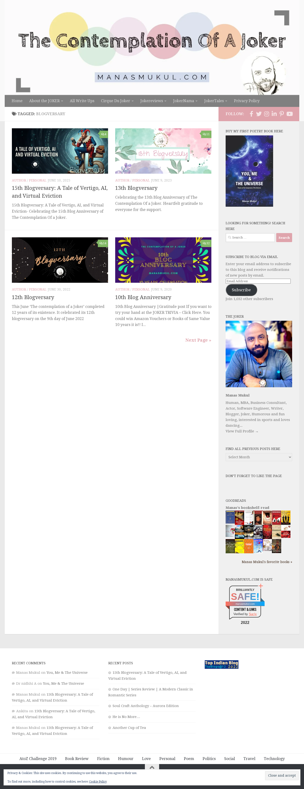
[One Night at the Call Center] (248, 552)
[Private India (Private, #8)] (239, 538)
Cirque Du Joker (115, 101)
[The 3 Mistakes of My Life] (285, 523)
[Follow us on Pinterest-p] (282, 114)
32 (208, 243)
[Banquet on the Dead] (258, 538)
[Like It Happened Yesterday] (258, 552)
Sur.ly (253, 614)
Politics (209, 758)
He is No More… (126, 717)
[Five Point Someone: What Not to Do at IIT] (248, 523)
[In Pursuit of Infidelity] (285, 537)
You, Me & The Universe (67, 672)
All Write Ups (82, 101)
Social (229, 758)
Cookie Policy (98, 781)
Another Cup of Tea (129, 728)
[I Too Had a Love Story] (230, 536)
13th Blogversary (136, 188)
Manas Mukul (238, 395)
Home (17, 101)
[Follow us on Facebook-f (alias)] (251, 114)
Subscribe (241, 289)
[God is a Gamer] (248, 538)
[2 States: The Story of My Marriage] (276, 524)
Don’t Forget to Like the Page (254, 476)
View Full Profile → (242, 431)
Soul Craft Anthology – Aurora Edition (146, 706)
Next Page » (198, 340)
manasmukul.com (245, 604)
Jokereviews (151, 101)
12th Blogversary (33, 297)
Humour (125, 758)
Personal (37, 180)
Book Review (77, 758)
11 (208, 134)
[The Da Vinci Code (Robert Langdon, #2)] (239, 524)
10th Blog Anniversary (143, 297)
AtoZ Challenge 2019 (38, 758)
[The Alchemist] (276, 538)
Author (19, 180)
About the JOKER (44, 101)
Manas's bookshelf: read (247, 508)
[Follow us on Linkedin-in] (274, 114)
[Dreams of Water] (267, 524)
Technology (274, 758)
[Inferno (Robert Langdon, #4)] (276, 552)
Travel (249, 758)
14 (104, 243)
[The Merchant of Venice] (230, 553)
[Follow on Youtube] (289, 114)
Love (146, 758)
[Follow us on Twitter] (259, 114)
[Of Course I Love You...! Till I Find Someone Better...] (267, 550)
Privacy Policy (247, 101)
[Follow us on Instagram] (266, 114)
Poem (189, 758)
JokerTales (214, 101)
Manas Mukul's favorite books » (267, 562)
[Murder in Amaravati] (267, 538)
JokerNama (183, 101)
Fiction (103, 758)
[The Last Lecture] (230, 522)
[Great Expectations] (258, 523)
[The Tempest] (239, 552)
